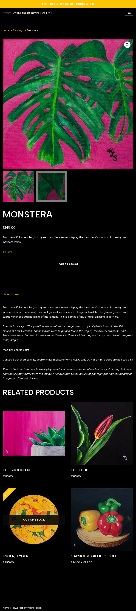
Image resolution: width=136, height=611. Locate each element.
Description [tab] (11, 294)
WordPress (34, 607)
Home (6, 30)
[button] (127, 45)
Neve (6, 607)
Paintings (18, 30)
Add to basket (68, 263)
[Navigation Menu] (129, 13)
